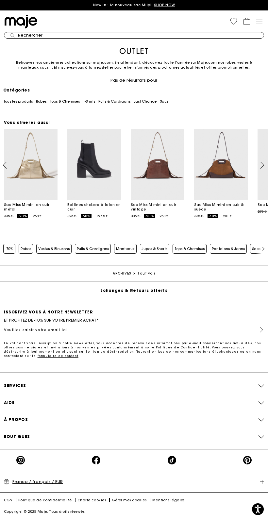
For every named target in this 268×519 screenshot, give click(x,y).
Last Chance (145, 101)
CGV (8, 500)
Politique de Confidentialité (183, 347)
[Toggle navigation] (259, 21)
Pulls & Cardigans (114, 101)
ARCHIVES (122, 273)
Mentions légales (168, 500)
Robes (41, 101)
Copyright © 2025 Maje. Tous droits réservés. (45, 512)
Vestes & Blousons (54, 248)
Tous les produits (18, 101)
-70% (9, 248)
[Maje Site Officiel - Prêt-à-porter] (21, 21)
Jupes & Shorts (154, 248)
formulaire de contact (58, 356)
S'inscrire (259, 329)
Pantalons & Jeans (228, 248)
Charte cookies (91, 500)
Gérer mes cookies (129, 500)
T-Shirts (89, 101)
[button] (233, 21)
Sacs (164, 101)
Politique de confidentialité (45, 500)
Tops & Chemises (65, 101)
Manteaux (125, 248)
